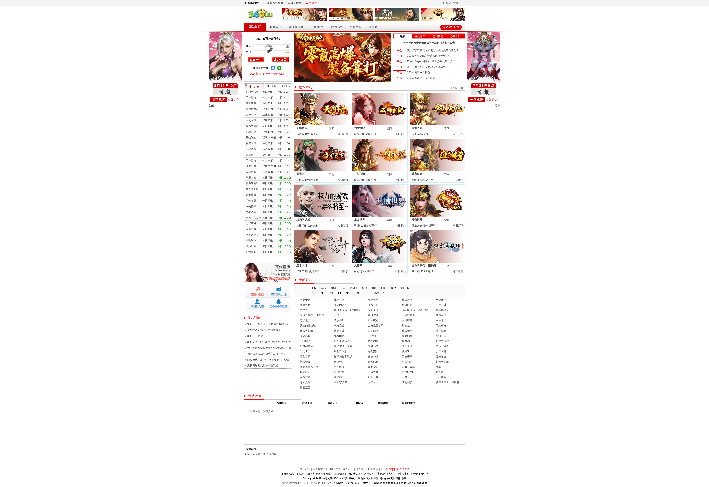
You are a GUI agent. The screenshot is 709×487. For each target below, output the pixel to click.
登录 (448, 2)
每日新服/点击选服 (307, 225)
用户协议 (360, 469)
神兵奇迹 (305, 361)
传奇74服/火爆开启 (422, 134)
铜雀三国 (305, 387)
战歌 (438, 366)
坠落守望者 (442, 346)
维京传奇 (417, 173)
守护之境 (305, 320)
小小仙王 (373, 335)
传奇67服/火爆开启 (307, 179)
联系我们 (348, 469)
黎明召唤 (407, 382)
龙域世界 (359, 219)
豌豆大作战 (442, 340)
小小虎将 (441, 377)
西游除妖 (373, 361)
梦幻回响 (373, 330)
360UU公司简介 (256, 336)
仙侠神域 (373, 356)
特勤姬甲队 (408, 372)
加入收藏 (296, 2)
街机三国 (441, 335)
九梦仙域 (373, 346)
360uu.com (250, 454)
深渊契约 (373, 366)
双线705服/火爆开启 (390, 18)
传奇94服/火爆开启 (307, 134)
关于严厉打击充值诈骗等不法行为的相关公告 (429, 42)
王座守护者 (340, 382)
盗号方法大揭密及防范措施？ (264, 330)
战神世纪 (359, 128)
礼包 (343, 128)
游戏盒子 (314, 2)
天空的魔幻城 (308, 325)
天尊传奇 (301, 128)
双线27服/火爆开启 (364, 179)
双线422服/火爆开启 (365, 225)
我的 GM (336, 27)
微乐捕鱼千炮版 (343, 356)
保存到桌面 (276, 2)
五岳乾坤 (339, 366)
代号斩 (406, 351)
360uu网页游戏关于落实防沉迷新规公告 (430, 55)
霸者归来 (407, 330)
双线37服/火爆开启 (364, 134)
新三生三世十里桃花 (447, 382)
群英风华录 (442, 309)
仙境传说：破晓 (343, 346)
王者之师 (373, 372)
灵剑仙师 (407, 335)
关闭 (211, 105)
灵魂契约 (441, 315)
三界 (404, 377)
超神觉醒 (305, 382)
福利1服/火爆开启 (436, 18)
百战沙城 (339, 372)
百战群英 (305, 377)
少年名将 (441, 351)
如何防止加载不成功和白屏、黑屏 (266, 353)
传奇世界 (417, 219)
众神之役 (441, 320)
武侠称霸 (373, 340)
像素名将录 (306, 330)
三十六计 (301, 265)
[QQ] (273, 68)
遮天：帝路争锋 (309, 366)
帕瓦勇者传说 (342, 340)
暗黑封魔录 (408, 315)
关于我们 (305, 469)
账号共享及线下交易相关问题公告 (426, 66)
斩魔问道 (407, 361)
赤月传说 (373, 315)
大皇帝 (358, 265)
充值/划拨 (317, 27)
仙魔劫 (406, 340)
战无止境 (305, 351)
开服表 (373, 27)
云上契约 (339, 361)
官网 (331, 128)
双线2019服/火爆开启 (345, 18)
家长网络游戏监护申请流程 (262, 365)
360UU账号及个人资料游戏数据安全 (268, 324)
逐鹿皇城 (339, 330)
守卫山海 (305, 340)
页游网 (272, 454)
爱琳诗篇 (407, 320)
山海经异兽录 (375, 325)
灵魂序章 (407, 356)
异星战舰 (441, 330)
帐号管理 (275, 27)
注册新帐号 (296, 27)
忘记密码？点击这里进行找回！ (268, 73)
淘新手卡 (355, 27)
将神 (336, 315)
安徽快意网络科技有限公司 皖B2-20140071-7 (308, 482)
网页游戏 (263, 454)
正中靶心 (373, 320)
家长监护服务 (320, 469)
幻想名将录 (442, 361)
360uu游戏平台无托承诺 (421, 77)
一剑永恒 (359, 173)
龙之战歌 (305, 335)
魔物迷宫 (441, 356)
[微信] (279, 68)
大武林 (372, 382)
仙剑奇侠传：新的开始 (347, 309)
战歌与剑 (339, 320)
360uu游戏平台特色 (418, 72)
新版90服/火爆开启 (422, 179)
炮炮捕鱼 (339, 377)
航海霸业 (339, 325)
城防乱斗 (305, 372)
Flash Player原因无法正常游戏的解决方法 (431, 61)
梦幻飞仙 (407, 346)
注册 (455, 2)
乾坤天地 (417, 128)
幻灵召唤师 (306, 346)
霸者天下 (301, 173)
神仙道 (406, 325)
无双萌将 (339, 335)
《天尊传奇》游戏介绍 (260, 411)
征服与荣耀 (408, 366)
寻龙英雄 (373, 351)
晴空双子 (441, 372)
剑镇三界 (373, 377)
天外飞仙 (373, 309)
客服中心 (335, 469)
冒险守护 (305, 356)
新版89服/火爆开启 (298, 18)
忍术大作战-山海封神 (312, 315)
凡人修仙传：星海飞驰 (415, 309)
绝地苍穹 (441, 325)
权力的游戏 (303, 219)
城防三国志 (340, 351)
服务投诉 (373, 469)
